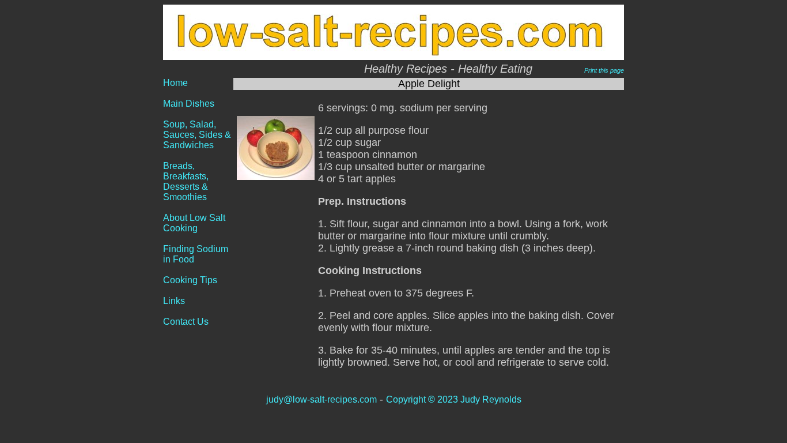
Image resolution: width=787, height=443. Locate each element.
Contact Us (186, 321)
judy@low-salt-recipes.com (321, 399)
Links (174, 301)
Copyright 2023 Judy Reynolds (453, 399)
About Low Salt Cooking (194, 223)
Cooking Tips (190, 280)
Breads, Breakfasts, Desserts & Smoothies (186, 181)
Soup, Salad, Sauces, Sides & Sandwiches (197, 134)
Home (175, 83)
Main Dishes (188, 103)
